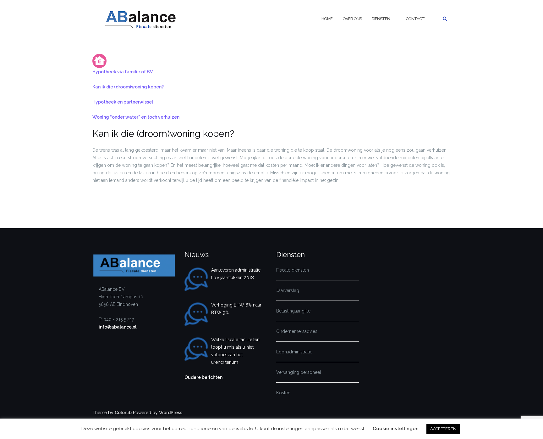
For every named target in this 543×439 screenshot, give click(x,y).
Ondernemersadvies (296, 331)
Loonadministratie (294, 351)
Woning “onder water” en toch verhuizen (135, 117)
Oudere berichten (203, 377)
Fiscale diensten (292, 270)
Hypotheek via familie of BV (122, 71)
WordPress (170, 412)
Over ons (352, 18)
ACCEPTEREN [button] (443, 428)
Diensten (381, 18)
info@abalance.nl (117, 326)
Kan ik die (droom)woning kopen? (128, 86)
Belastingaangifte (293, 310)
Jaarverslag (287, 290)
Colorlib (123, 412)
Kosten (283, 392)
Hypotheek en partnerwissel (122, 101)
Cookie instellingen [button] (396, 428)
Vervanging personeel (298, 372)
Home (326, 18)
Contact (415, 18)
